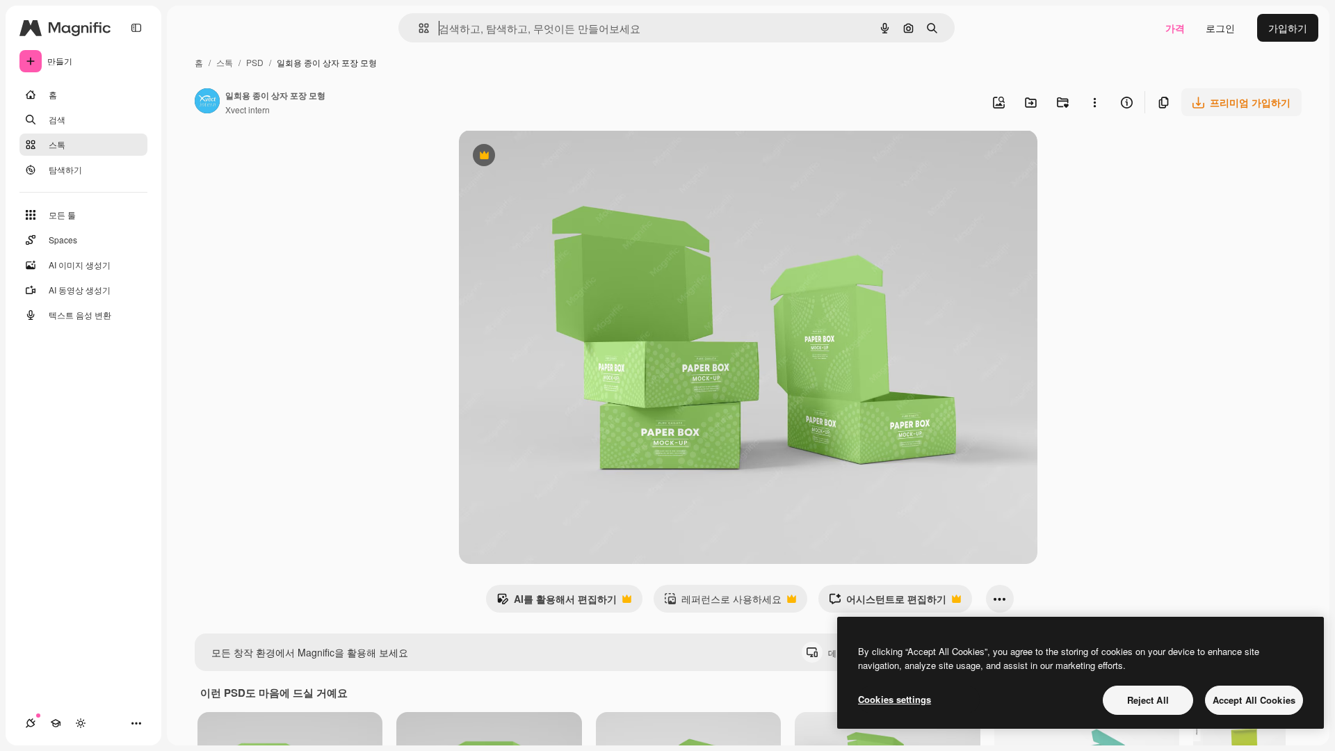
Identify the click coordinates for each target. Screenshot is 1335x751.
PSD (255, 62)
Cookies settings (894, 699)
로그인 (1220, 28)
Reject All (1148, 699)
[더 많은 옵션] (1094, 102)
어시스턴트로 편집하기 (887, 602)
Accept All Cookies (1254, 699)
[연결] (30, 723)
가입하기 (1287, 28)
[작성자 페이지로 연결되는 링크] (207, 102)
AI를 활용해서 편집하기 (556, 602)
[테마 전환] (81, 723)
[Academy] (55, 723)
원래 (538, 157)
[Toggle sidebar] (136, 28)
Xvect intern (247, 109)
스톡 (224, 62)
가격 (1175, 28)
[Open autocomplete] (418, 28)
